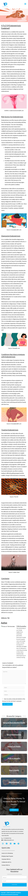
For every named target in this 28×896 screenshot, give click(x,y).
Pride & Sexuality (14, 758)
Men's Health (14, 770)
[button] (21, 3)
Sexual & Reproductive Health (14, 723)
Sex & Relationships (14, 734)
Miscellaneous (14, 782)
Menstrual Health (14, 746)
